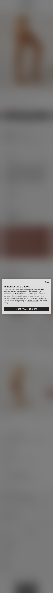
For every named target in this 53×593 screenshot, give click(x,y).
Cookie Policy (9, 298)
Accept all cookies (26, 309)
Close (47, 282)
